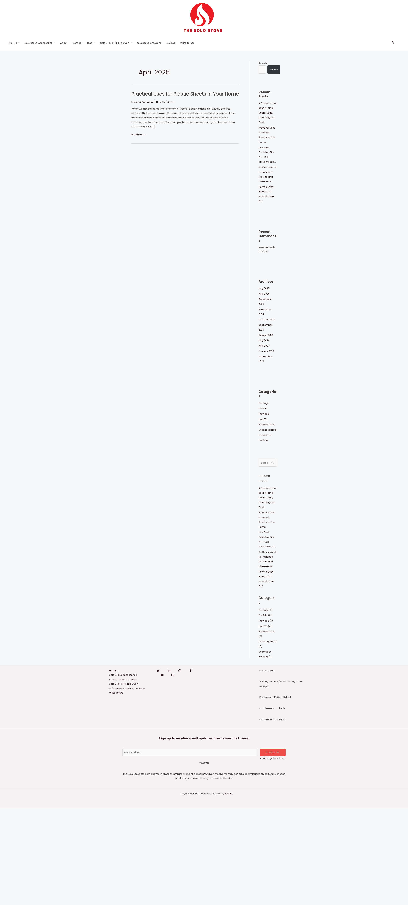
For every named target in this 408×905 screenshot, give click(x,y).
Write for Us (187, 42)
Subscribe (273, 752)
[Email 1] (172, 675)
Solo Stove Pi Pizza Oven (114, 42)
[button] (18, 43)
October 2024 (267, 319)
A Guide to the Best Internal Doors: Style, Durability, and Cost (267, 112)
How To (160, 102)
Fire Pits (12, 42)
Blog (89, 42)
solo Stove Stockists (149, 42)
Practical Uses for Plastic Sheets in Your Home (185, 93)
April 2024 (264, 345)
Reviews (170, 42)
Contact (77, 42)
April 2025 (264, 293)
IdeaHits (229, 793)
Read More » (138, 134)
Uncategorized (267, 429)
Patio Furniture (267, 424)
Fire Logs (264, 403)
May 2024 (264, 340)
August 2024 (266, 335)
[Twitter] (158, 670)
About (64, 42)
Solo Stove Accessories (38, 42)
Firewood (264, 413)
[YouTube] (162, 675)
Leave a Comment (142, 102)
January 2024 (266, 351)
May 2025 (264, 288)
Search (263, 63)
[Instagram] (179, 670)
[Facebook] (190, 670)
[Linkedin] (169, 670)
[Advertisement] (95, 856)
